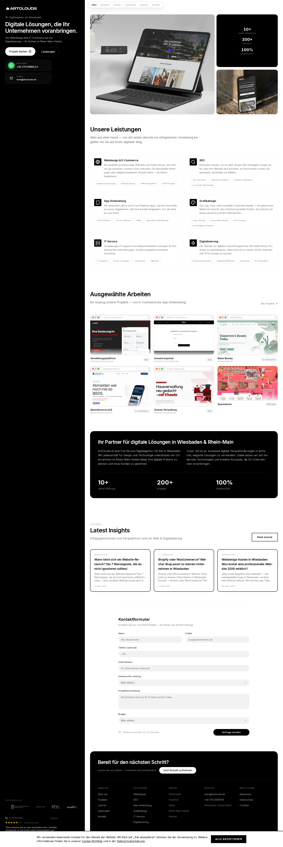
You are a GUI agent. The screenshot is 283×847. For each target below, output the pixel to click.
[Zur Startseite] (22, 8)
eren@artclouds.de (214, 794)
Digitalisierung (141, 822)
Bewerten (54, 818)
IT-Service (139, 816)
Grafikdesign (140, 810)
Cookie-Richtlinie (92, 841)
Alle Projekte (267, 303)
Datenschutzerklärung (131, 841)
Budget (122, 714)
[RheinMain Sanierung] (62, 807)
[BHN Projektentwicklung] (45, 807)
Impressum (245, 794)
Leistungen (130, 5)
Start (94, 5)
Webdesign (139, 794)
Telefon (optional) (127, 647)
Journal (117, 5)
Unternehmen (125, 662)
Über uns (103, 794)
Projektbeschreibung (129, 690)
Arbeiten (105, 5)
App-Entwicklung (142, 805)
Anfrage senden (231, 732)
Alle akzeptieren (228, 839)
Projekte (102, 799)
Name (121, 633)
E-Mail (189, 633)
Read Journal (264, 537)
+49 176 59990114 (214, 799)
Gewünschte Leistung (129, 676)
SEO (135, 799)
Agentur (144, 5)
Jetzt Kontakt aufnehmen (177, 770)
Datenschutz (246, 799)
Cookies (244, 805)
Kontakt (156, 5)
